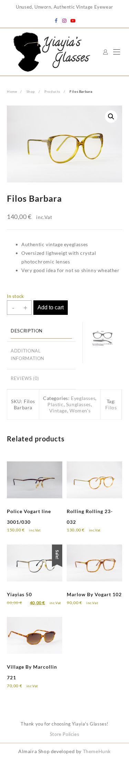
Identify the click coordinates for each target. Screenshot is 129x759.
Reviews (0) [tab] (25, 378)
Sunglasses (78, 404)
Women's (79, 410)
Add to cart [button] (26, 535)
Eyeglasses (83, 398)
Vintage (58, 410)
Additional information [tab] (27, 354)
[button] (111, 116)
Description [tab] (27, 330)
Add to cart (50, 307)
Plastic (55, 404)
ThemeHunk (97, 751)
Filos (111, 407)
